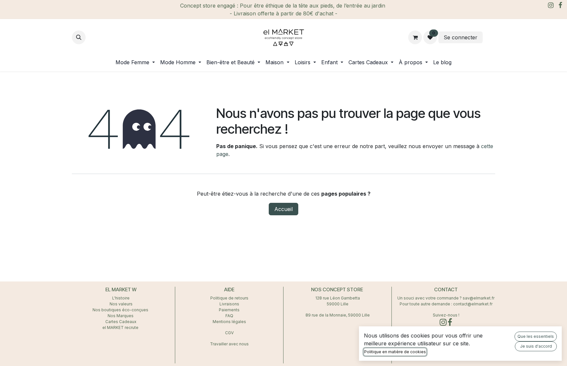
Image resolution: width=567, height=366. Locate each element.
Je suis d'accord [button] (536, 346)
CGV (229, 332)
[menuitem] (135, 62)
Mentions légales (229, 321)
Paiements (229, 309)
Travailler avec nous (229, 343)
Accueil (283, 209)
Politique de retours (229, 298)
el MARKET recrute (120, 327)
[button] (79, 37)
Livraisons (229, 303)
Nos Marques (121, 315)
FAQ (229, 315)
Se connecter (460, 37)
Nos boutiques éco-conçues (120, 309)
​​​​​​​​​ (489, 37)
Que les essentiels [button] (535, 336)
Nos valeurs (121, 303)
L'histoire (121, 298)
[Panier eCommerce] (415, 37)
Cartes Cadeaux (120, 321)
